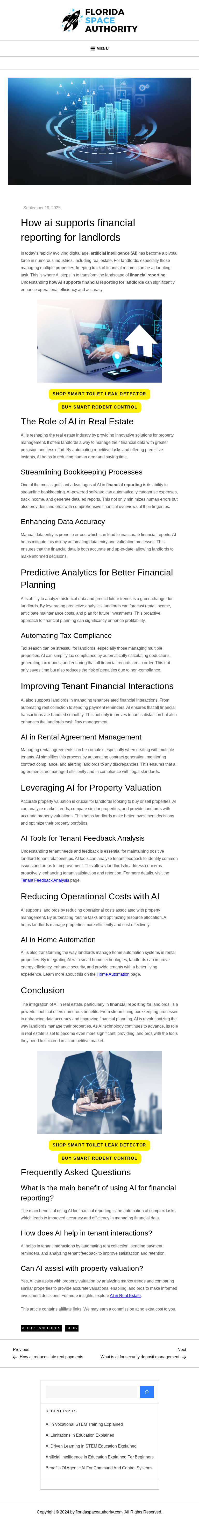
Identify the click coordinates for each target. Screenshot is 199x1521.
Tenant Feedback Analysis (45, 880)
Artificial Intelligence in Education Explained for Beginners (100, 1457)
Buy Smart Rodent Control (99, 407)
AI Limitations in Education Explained (80, 1435)
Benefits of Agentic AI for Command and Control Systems (99, 1468)
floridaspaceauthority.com (99, 1512)
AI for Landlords (41, 1328)
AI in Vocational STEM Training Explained (84, 1424)
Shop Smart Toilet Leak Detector (99, 394)
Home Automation (113, 974)
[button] (99, 394)
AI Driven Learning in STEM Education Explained (91, 1446)
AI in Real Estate (125, 1295)
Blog (72, 1328)
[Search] (147, 1392)
